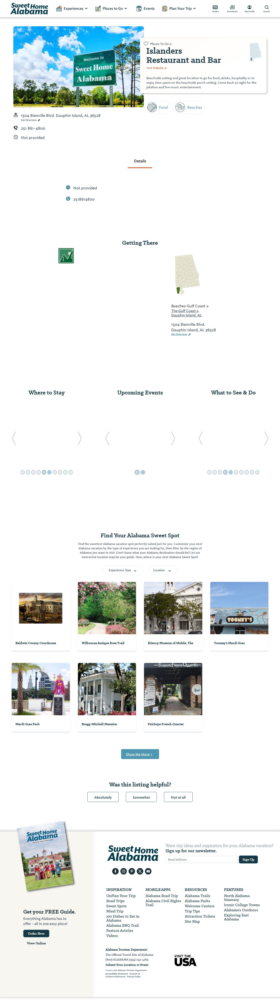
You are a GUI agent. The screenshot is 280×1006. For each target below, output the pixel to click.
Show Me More (139, 754)
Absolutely (103, 797)
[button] (14, 440)
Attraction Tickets (200, 916)
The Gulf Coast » (185, 311)
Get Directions (29, 120)
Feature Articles (119, 931)
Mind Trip (114, 911)
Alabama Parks (197, 901)
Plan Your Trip (180, 8)
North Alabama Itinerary (237, 898)
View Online (36, 943)
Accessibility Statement (117, 974)
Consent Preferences (116, 977)
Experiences (73, 8)
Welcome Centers (199, 906)
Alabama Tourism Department (126, 950)
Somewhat (141, 797)
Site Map (192, 921)
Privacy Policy (133, 977)
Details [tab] (140, 161)
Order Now (36, 933)
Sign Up (248, 859)
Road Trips (115, 901)
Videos (112, 936)
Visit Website (155, 68)
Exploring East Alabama (236, 917)
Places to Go (113, 8)
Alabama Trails (197, 896)
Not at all (178, 797)
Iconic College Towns (242, 905)
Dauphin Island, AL (186, 315)
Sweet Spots (116, 906)
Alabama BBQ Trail (122, 925)
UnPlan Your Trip (121, 896)
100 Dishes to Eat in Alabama (122, 918)
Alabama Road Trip (162, 896)
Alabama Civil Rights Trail (163, 903)
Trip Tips (192, 911)
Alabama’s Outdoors (241, 910)
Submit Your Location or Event (127, 965)
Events (149, 8)
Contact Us (135, 974)
